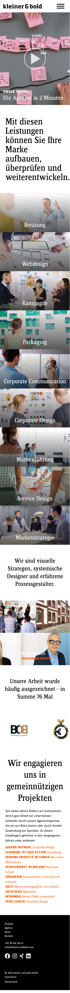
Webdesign (35, 264)
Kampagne (35, 303)
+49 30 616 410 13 (14, 943)
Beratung (35, 225)
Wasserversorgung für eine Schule (32, 887)
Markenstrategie (35, 538)
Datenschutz (11, 982)
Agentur (9, 928)
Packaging (35, 342)
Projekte (9, 924)
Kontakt (9, 936)
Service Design (35, 498)
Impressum (10, 977)
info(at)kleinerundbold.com (19, 947)
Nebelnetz (20, 892)
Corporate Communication (35, 381)
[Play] (35, 58)
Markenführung (35, 460)
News (7, 932)
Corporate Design (35, 420)
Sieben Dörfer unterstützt (30, 897)
